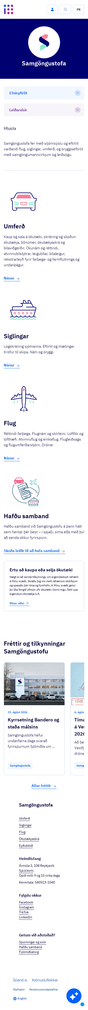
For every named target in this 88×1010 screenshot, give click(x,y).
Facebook (26, 902)
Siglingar (25, 825)
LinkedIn (25, 917)
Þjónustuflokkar (45, 980)
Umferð (24, 818)
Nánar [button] (9, 278)
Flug (22, 832)
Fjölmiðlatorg (29, 952)
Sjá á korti (26, 870)
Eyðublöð (26, 845)
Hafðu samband (30, 947)
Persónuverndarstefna (43, 989)
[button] (52, 9)
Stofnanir (19, 989)
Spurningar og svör (32, 942)
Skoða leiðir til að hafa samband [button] (32, 550)
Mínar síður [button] (17, 603)
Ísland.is (20, 980)
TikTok (24, 912)
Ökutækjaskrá (29, 839)
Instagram (26, 907)
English (22, 998)
